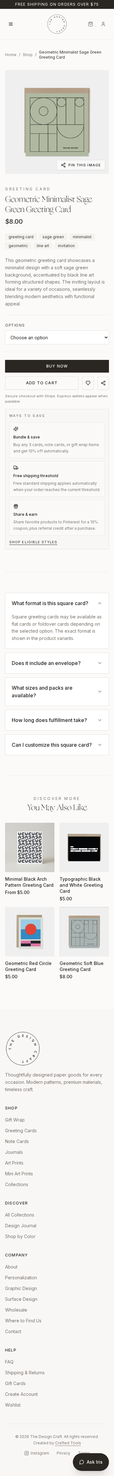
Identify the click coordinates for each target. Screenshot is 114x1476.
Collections (16, 1184)
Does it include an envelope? (46, 663)
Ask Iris (95, 1462)
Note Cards (17, 1141)
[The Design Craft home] (57, 24)
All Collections (19, 1214)
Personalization (21, 1277)
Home (10, 54)
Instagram (40, 1453)
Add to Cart (42, 382)
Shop (28, 54)
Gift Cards (15, 1383)
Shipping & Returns (25, 1372)
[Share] (103, 383)
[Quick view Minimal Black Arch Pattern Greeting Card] (14, 863)
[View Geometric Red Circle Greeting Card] (29, 931)
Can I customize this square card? (52, 745)
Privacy (63, 1453)
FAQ (9, 1361)
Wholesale (16, 1310)
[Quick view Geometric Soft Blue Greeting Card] (68, 947)
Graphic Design (21, 1288)
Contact (13, 1331)
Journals (14, 1152)
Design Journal (20, 1225)
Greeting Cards (21, 1130)
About (11, 1266)
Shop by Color (20, 1236)
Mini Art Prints (19, 1173)
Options (14, 325)
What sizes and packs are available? (42, 692)
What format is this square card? (50, 603)
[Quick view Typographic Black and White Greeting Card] (68, 863)
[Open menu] (10, 24)
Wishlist (13, 1405)
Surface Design (21, 1299)
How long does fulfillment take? (49, 720)
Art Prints (14, 1163)
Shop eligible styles (33, 542)
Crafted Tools (68, 1443)
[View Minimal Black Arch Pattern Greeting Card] (29, 847)
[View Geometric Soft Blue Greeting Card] (84, 931)
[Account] (103, 24)
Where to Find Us (23, 1320)
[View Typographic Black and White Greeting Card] (84, 847)
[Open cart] (90, 24)
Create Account (21, 1394)
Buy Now (57, 366)
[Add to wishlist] (88, 383)
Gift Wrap (15, 1119)
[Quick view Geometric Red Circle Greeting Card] (14, 947)
